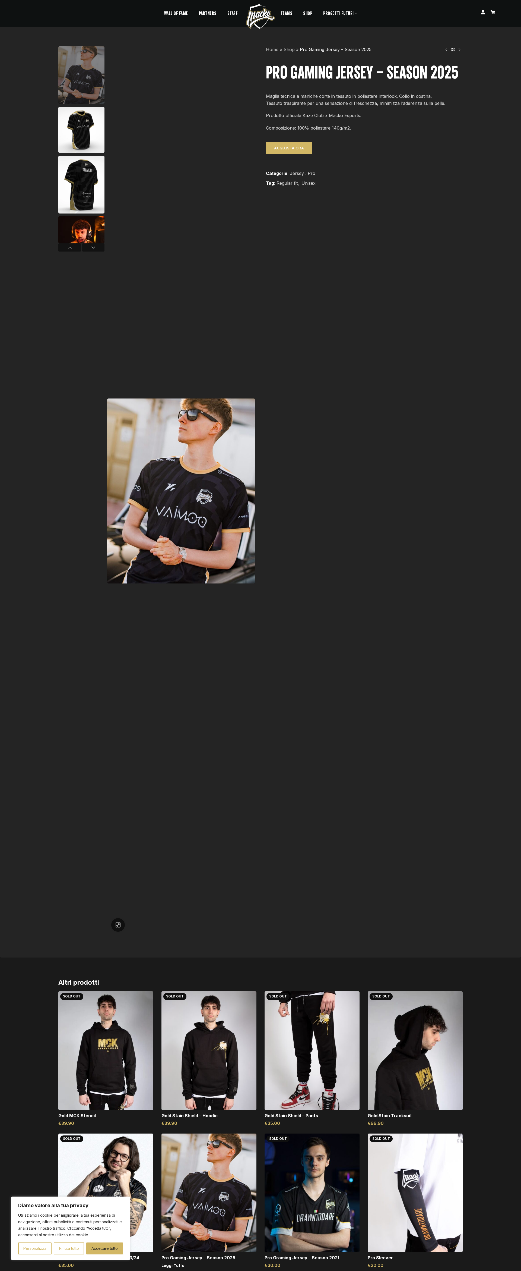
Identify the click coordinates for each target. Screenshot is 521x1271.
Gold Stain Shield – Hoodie (189, 1115)
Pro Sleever (380, 1257)
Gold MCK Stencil (77, 1115)
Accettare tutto (104, 1248)
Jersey (297, 173)
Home (272, 49)
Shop (289, 49)
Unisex (308, 183)
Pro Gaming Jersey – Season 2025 (198, 1257)
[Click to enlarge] (118, 925)
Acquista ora (289, 148)
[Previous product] (446, 50)
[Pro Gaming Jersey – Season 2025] (208, 1193)
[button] (69, 247)
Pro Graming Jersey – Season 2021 (302, 1257)
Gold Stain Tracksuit (390, 1115)
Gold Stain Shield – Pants (291, 1115)
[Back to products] (453, 50)
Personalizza (34, 1248)
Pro (311, 173)
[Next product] (459, 50)
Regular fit (287, 183)
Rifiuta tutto (69, 1248)
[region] (70, 1228)
